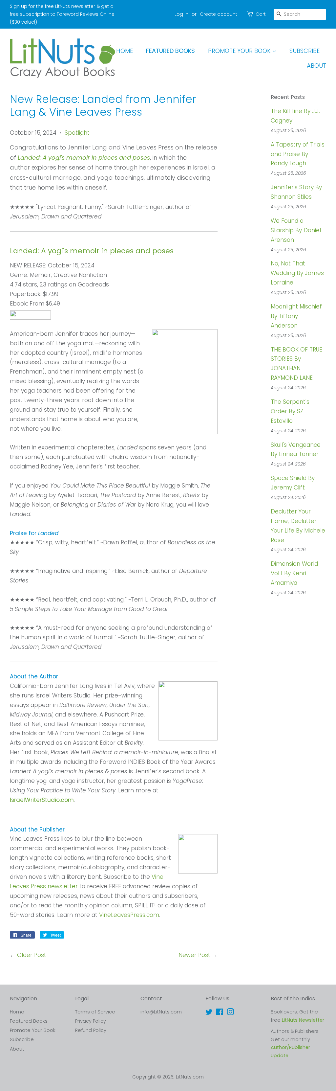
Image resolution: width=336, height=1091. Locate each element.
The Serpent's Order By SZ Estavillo (290, 411)
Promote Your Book (240, 51)
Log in (181, 14)
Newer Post (194, 955)
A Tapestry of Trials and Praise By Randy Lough (298, 154)
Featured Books (170, 51)
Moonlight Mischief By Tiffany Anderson (296, 316)
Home (124, 51)
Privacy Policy (90, 1021)
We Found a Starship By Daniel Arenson (296, 230)
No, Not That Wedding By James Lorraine (297, 273)
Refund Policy (90, 1030)
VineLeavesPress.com (129, 915)
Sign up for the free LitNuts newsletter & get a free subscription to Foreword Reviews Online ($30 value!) (62, 14)
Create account (218, 14)
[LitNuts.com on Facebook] (219, 1013)
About (316, 65)
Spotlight (77, 133)
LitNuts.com (190, 1077)
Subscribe (304, 51)
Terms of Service (95, 1012)
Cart (261, 14)
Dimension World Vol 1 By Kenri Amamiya (294, 573)
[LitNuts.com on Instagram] (230, 1013)
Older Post (31, 955)
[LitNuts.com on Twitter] (209, 1013)
